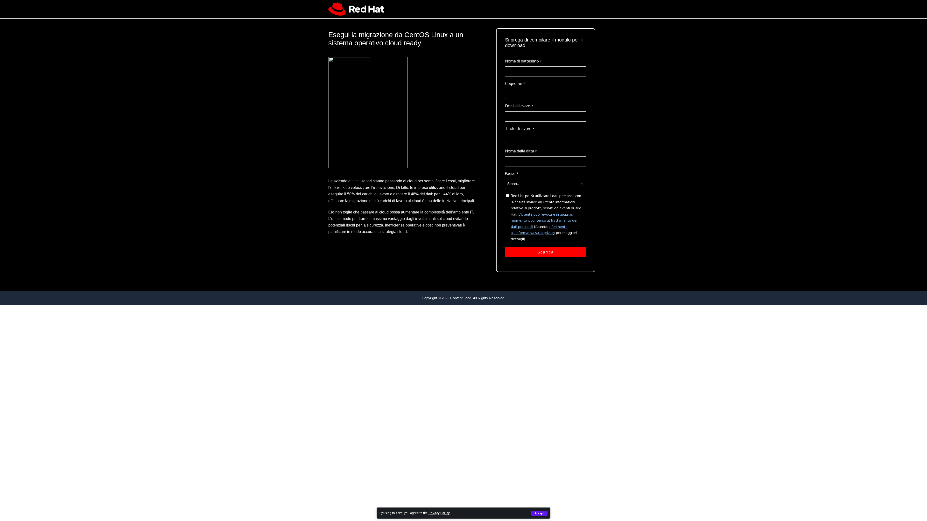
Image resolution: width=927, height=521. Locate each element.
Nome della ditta (520, 151)
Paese (511, 173)
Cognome (515, 83)
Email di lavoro (519, 105)
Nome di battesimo (523, 61)
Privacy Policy (439, 513)
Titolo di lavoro (519, 128)
